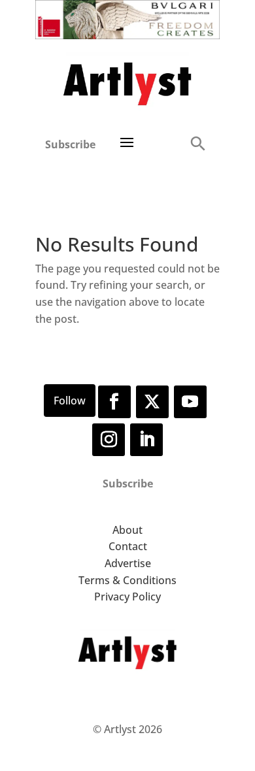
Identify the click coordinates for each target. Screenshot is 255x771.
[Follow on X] (152, 402)
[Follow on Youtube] (190, 402)
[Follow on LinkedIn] (146, 439)
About (127, 530)
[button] (197, 142)
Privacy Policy (127, 596)
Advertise (128, 563)
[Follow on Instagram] (108, 439)
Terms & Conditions (127, 580)
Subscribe (70, 144)
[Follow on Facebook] (114, 402)
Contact (128, 546)
